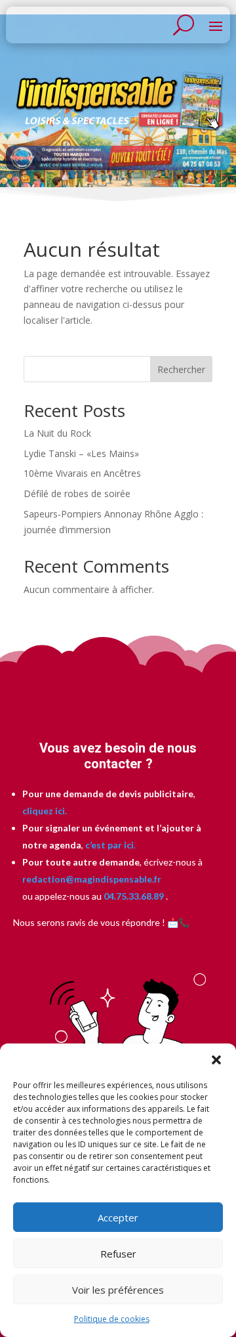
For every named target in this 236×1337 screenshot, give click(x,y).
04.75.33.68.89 (133, 896)
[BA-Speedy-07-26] (118, 166)
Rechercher (181, 369)
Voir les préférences (118, 1289)
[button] (216, 1059)
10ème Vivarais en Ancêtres (82, 473)
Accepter (118, 1217)
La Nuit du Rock (57, 433)
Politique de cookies (111, 1319)
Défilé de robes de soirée (77, 493)
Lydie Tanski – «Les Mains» (81, 453)
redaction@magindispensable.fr (91, 879)
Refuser (118, 1253)
